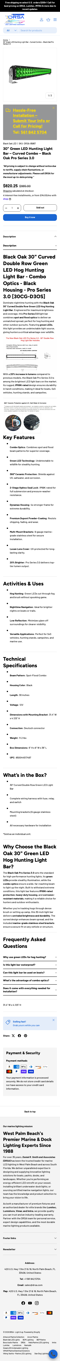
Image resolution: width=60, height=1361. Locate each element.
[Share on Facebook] (19, 1036)
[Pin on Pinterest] (25, 1036)
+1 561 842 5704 (32, 1278)
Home (5, 40)
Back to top (30, 1111)
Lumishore (17, 1345)
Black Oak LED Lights (11, 1340)
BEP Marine (41, 1340)
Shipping (7, 191)
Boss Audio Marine (10, 1342)
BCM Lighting (28, 1340)
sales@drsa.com (33, 1284)
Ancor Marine (32, 1337)
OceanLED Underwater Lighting (15, 1348)
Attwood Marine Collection (13, 1337)
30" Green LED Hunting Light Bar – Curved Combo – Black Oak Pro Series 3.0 (28, 43)
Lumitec (6, 1345)
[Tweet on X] (13, 1036)
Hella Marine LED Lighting (38, 1342)
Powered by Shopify (32, 1332)
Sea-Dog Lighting (41, 1353)
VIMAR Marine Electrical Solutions (16, 1351)
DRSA (23, 1342)
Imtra (54, 1342)
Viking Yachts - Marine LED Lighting (17, 1353)
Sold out (40, 207)
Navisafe (27, 1345)
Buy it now (30, 217)
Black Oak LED (9, 143)
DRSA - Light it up (16, 1332)
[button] (48, 19)
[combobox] (30, 30)
